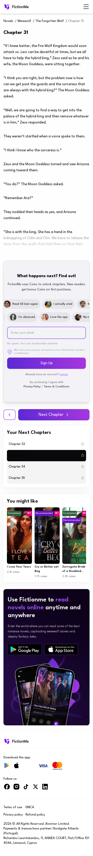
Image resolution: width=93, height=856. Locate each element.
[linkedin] (45, 788)
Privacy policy (13, 814)
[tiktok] (25, 788)
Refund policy (35, 814)
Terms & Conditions (56, 386)
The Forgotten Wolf (49, 21)
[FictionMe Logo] (16, 741)
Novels (8, 21)
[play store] (25, 649)
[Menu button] (86, 7)
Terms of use (12, 807)
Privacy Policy (32, 386)
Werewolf (24, 21)
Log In (64, 374)
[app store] (61, 649)
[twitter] (35, 788)
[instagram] (16, 788)
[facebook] (6, 788)
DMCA (30, 807)
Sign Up (46, 363)
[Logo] (16, 6)
